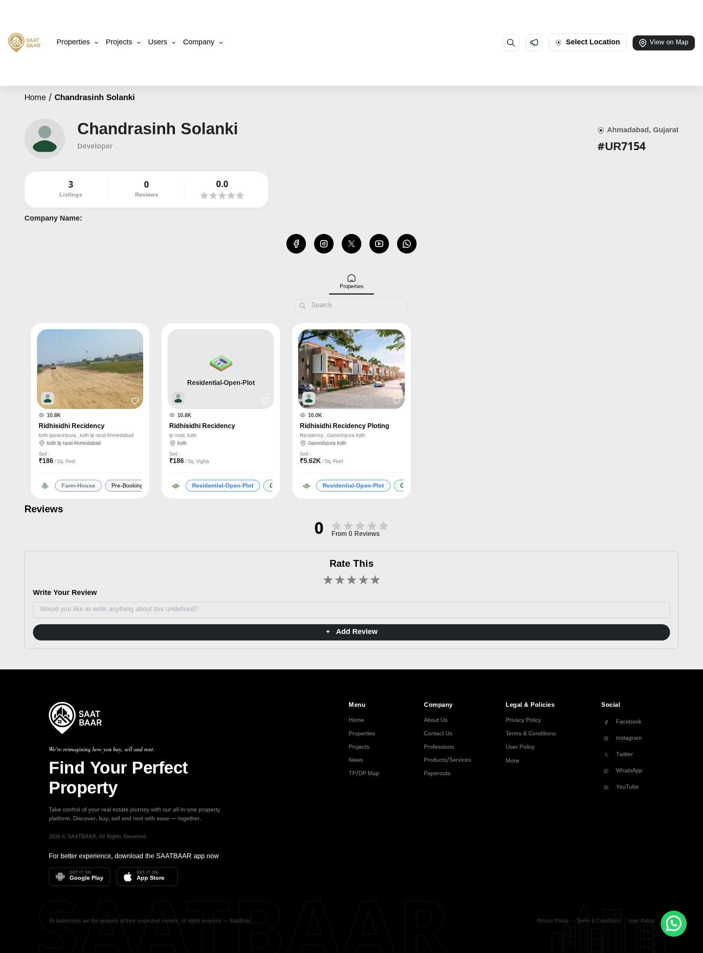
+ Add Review (352, 632)
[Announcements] (534, 42)
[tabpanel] (351, 409)
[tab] (351, 282)
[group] (627, 722)
